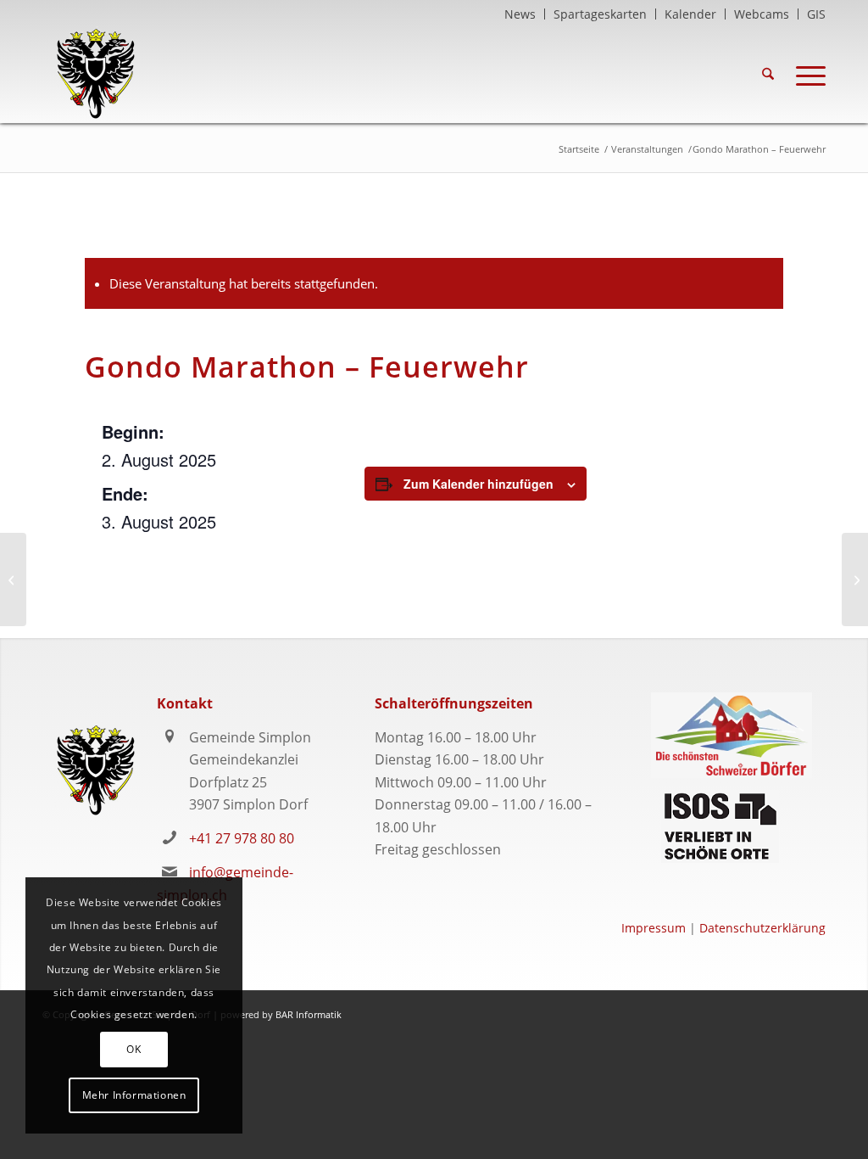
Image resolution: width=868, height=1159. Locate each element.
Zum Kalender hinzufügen (478, 483)
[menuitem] (520, 14)
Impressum (653, 928)
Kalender (690, 14)
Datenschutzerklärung (762, 928)
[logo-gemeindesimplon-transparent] (95, 74)
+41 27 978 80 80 (241, 838)
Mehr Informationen (134, 1095)
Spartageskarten (600, 14)
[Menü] (805, 74)
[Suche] (768, 74)
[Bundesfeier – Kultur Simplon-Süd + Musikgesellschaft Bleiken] (13, 579)
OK (133, 1049)
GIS (816, 14)
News (520, 14)
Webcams (761, 14)
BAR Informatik (308, 1014)
